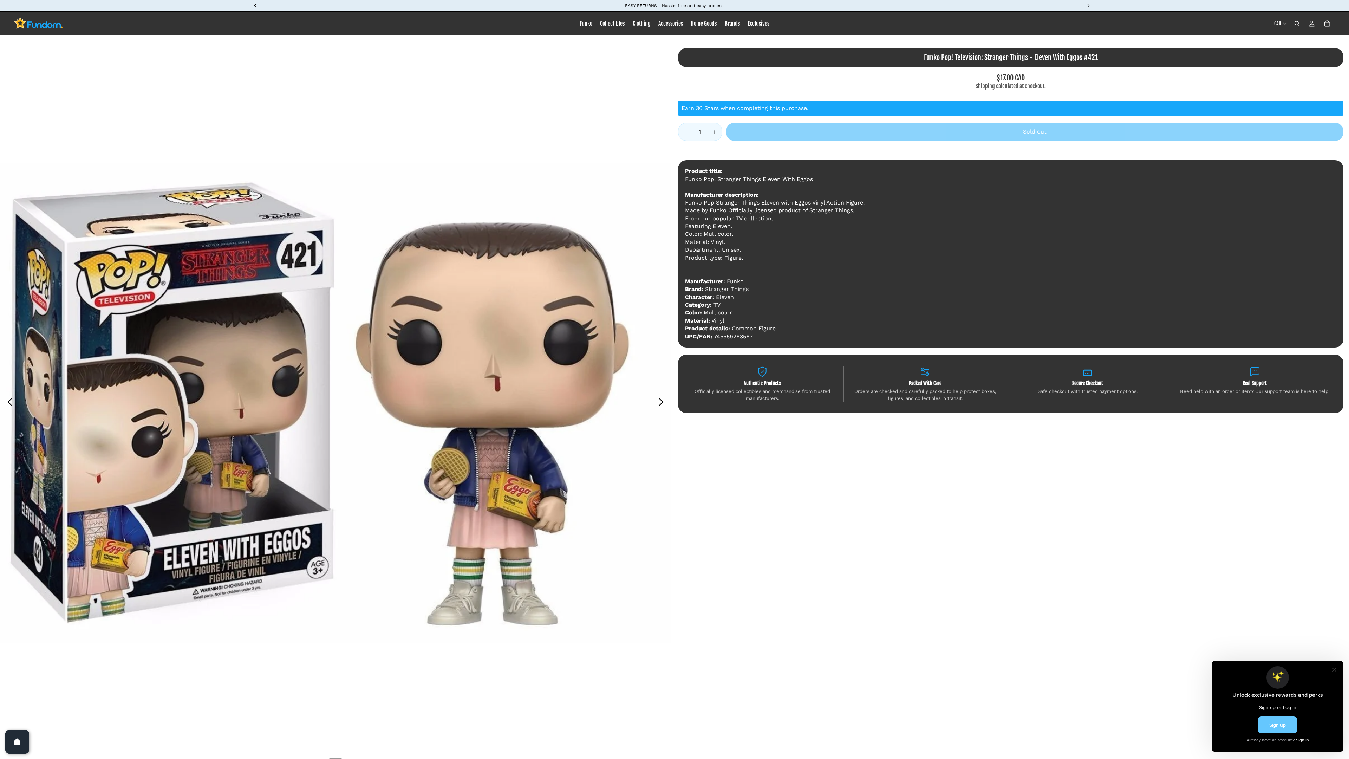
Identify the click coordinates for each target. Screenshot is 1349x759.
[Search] (1297, 23)
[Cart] (1327, 23)
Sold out (1035, 131)
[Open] (17, 742)
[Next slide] (663, 403)
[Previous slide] (8, 403)
